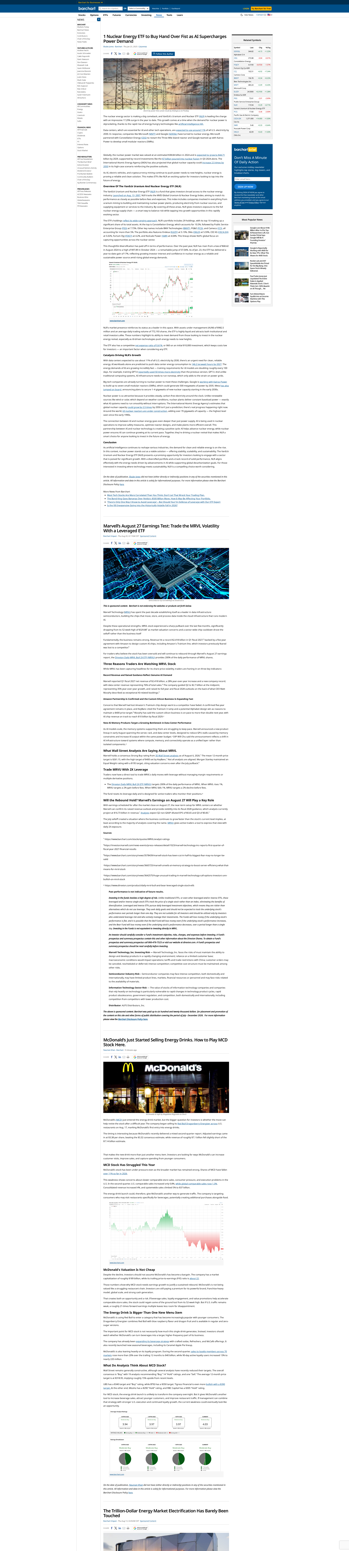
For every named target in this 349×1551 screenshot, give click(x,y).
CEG (235, 58)
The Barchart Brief (84, 162)
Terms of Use (239, 202)
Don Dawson (82, 62)
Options (94, 15)
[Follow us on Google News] (139, 53)
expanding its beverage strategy (152, 1341)
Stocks (81, 15)
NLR (235, 105)
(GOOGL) (173, 133)
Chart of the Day (83, 39)
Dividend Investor (84, 171)
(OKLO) (196, 232)
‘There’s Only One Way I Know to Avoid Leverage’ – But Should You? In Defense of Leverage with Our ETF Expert (163, 501)
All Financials (82, 129)
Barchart (118, 46)
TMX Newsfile (82, 203)
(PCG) (200, 228)
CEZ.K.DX (237, 118)
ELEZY (236, 91)
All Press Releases (84, 191)
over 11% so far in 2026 (115, 1173)
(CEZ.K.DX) (223, 232)
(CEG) (144, 137)
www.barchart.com (117, 1262)
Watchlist (155, 8)
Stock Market (82, 150)
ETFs (105, 15)
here (122, 484)
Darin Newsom (83, 59)
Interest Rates (82, 144)
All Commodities (83, 106)
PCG (235, 111)
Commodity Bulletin (85, 177)
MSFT (236, 85)
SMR (236, 125)
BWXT (236, 78)
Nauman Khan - (109, 1050)
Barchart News (83, 30)
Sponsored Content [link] (148, 536)
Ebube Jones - (109, 46)
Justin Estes (81, 77)
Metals (80, 118)
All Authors (81, 98)
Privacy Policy (254, 202)
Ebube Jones (135, 476)
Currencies (131, 15)
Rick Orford (81, 89)
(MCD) (119, 1119)
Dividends (81, 135)
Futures (117, 15)
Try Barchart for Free (261, 8)
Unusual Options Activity (87, 168)
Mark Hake (81, 80)
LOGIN (246, 8)
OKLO (236, 132)
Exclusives (81, 33)
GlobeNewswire (83, 200)
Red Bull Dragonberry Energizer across (197, 1123)
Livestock (81, 115)
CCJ (235, 71)
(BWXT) (186, 228)
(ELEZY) (174, 232)
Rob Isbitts (81, 92)
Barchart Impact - (110, 536)
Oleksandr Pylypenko (85, 83)
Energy (80, 109)
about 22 (194, 1278)
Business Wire (82, 197)
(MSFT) (152, 133)
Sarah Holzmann (83, 95)
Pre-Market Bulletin (84, 174)
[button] (270, 15)
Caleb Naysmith (83, 56)
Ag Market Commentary (86, 182)
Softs (79, 121)
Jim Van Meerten (83, 74)
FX (78, 141)
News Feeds (82, 42)
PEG (235, 98)
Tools (169, 15)
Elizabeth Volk (82, 65)
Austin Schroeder (84, 53)
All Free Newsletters (85, 159)
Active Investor (83, 165)
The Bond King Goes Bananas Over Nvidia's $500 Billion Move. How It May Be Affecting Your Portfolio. (159, 498)
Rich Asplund (82, 86)
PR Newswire (82, 206)
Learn (180, 15)
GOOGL (237, 51)
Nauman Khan (136, 1484)
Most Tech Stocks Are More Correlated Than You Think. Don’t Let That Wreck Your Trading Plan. (156, 495)
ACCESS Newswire (84, 194)
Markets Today (83, 27)
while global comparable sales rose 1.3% (196, 1183)
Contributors (82, 36)
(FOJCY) (128, 235)
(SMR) (165, 235)
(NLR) (201, 116)
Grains (79, 112)
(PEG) (124, 228)
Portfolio (165, 8)
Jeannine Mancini (84, 71)
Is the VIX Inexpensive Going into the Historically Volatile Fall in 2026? (142, 505)
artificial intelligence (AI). (191, 123)
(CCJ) (219, 228)
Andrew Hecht (83, 50)
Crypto (80, 132)
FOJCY (236, 64)
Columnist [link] (143, 46)
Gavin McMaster (83, 68)
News (159, 15)
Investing (146, 15)
